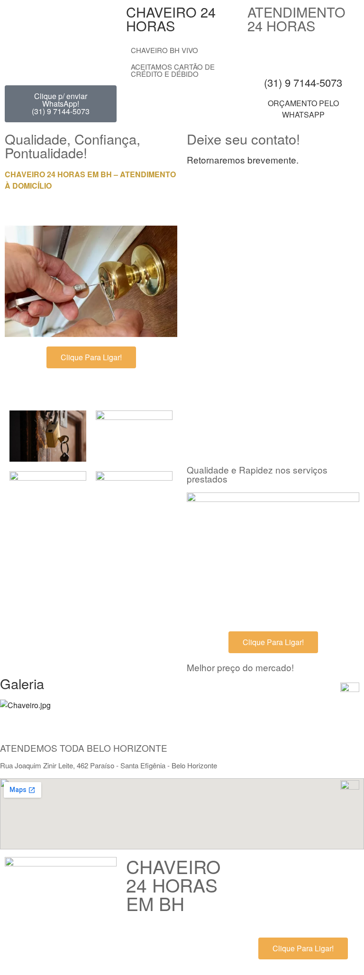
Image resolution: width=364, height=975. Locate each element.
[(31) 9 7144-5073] (303, 53)
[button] (182, 716)
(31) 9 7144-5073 (303, 82)
